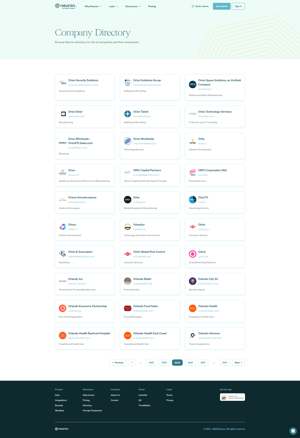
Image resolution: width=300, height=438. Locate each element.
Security (59, 405)
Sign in (238, 6)
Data (57, 394)
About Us (115, 394)
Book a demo (202, 6)
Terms (169, 394)
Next (237, 362)
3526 (190, 362)
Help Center (89, 394)
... (140, 362)
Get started (221, 6)
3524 (164, 362)
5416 (224, 362)
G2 (140, 400)
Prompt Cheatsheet (92, 410)
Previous (119, 362)
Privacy (169, 400)
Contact (114, 400)
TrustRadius (144, 405)
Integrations (61, 400)
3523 (151, 362)
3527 (203, 362)
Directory (87, 405)
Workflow (59, 410)
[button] (232, 397)
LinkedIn (143, 394)
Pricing (86, 400)
